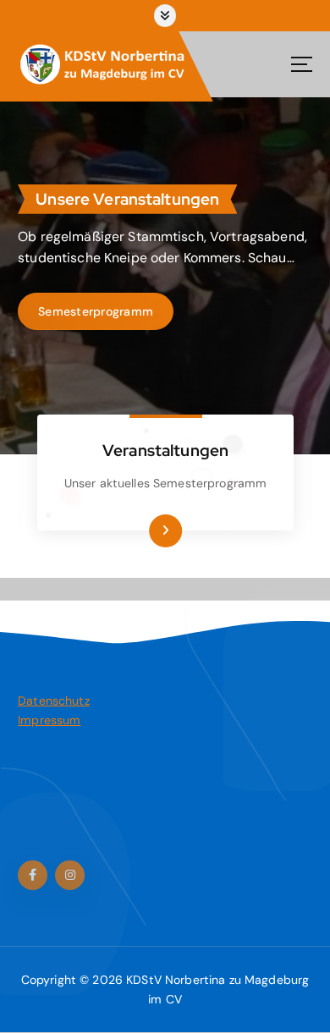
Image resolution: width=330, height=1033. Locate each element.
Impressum (49, 720)
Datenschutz (54, 700)
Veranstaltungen (165, 450)
